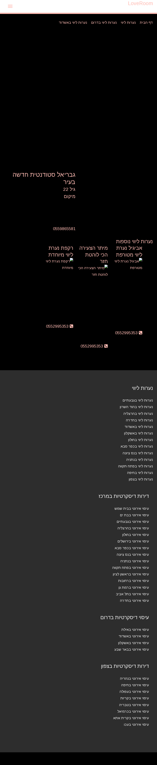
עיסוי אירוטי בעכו (136, 724)
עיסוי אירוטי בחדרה (134, 600)
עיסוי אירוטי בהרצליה (133, 528)
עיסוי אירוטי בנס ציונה (133, 554)
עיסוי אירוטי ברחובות (133, 581)
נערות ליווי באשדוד (73, 22)
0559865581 (64, 228)
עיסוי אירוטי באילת (135, 630)
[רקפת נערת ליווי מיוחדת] (58, 264)
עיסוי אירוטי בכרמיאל (133, 711)
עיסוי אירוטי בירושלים (133, 541)
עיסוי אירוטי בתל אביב (132, 594)
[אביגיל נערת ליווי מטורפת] (127, 264)
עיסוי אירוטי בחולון (135, 535)
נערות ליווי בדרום (104, 22)
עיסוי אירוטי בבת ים (134, 515)
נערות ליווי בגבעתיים (138, 400)
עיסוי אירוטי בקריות (134, 698)
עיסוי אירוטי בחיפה (135, 685)
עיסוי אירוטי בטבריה (134, 705)
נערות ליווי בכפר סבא (137, 446)
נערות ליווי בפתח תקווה (135, 466)
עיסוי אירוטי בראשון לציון (131, 574)
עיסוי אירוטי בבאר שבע (131, 649)
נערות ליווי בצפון (141, 479)
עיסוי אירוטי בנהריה (134, 678)
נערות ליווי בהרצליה (138, 414)
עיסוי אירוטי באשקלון (133, 643)
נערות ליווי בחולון (140, 440)
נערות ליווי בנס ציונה (138, 453)
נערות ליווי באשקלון (138, 433)
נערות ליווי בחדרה (139, 420)
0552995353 (127, 333)
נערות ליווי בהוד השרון (136, 407)
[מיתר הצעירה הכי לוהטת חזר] (92, 271)
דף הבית (146, 22)
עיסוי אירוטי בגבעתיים (133, 522)
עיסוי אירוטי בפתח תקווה (130, 568)
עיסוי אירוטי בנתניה (134, 561)
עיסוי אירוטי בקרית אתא (131, 718)
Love (140, 3)
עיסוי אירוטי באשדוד (134, 636)
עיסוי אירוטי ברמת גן (134, 587)
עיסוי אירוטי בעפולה (134, 692)
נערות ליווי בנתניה (139, 460)
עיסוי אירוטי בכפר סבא (132, 548)
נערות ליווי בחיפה (140, 473)
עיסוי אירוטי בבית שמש (131, 508)
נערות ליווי (128, 22)
